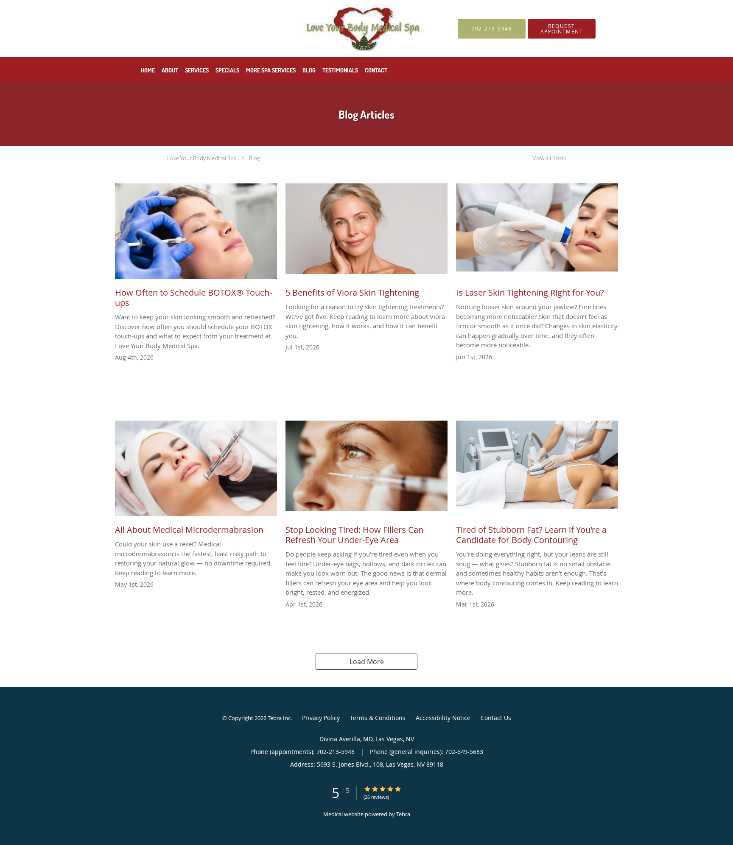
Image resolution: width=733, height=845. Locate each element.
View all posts (549, 158)
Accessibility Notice (443, 718)
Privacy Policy (321, 718)
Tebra (403, 814)
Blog (254, 158)
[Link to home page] (277, 28)
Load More (367, 661)
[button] (562, 29)
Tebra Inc (279, 718)
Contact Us (496, 718)
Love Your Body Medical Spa (202, 158)
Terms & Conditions (378, 718)
